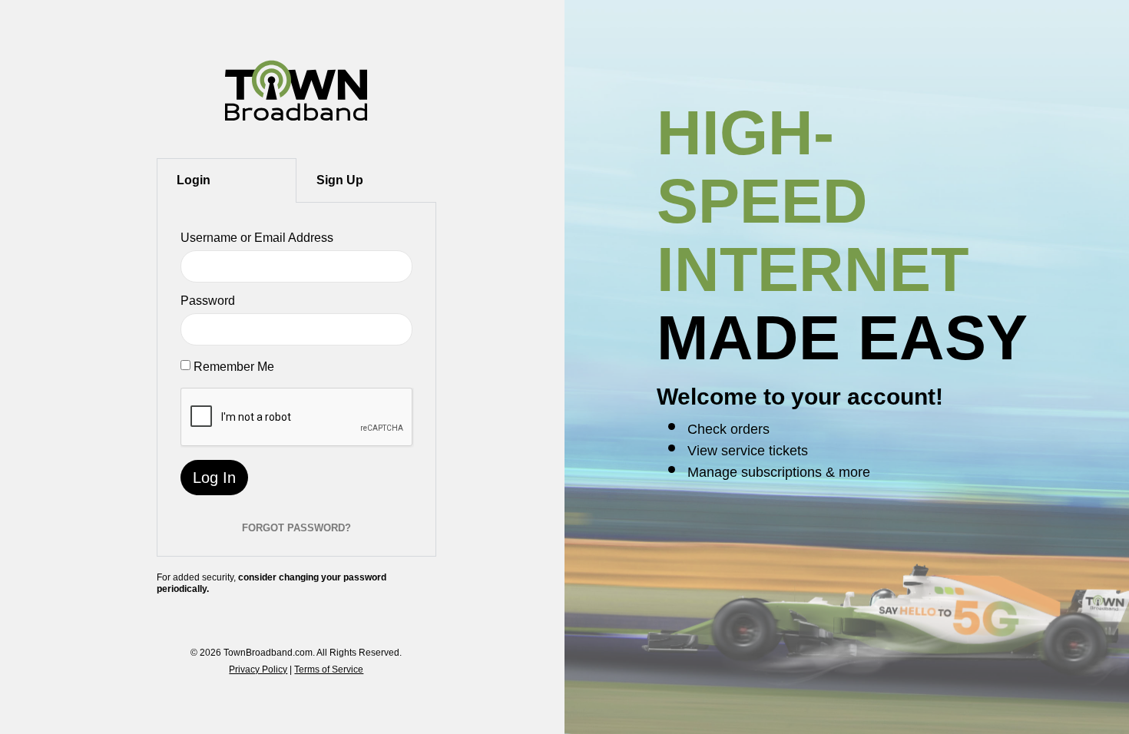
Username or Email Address (256, 238)
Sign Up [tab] (339, 180)
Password (207, 301)
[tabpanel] (296, 379)
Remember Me (234, 366)
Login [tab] (193, 180)
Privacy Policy (258, 669)
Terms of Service (328, 669)
